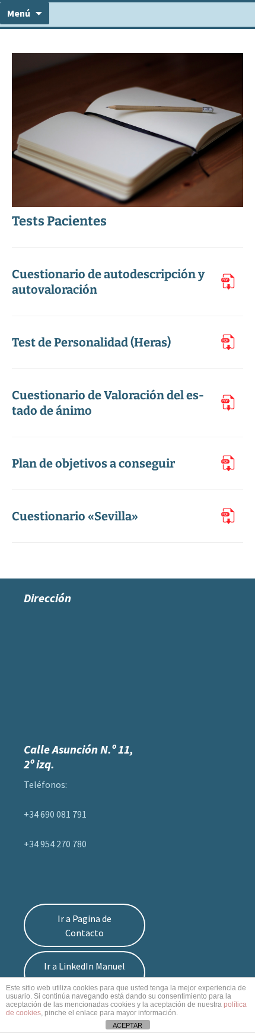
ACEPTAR (127, 1025)
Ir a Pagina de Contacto (84, 926)
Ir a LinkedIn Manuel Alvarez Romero (84, 973)
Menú (18, 13)
